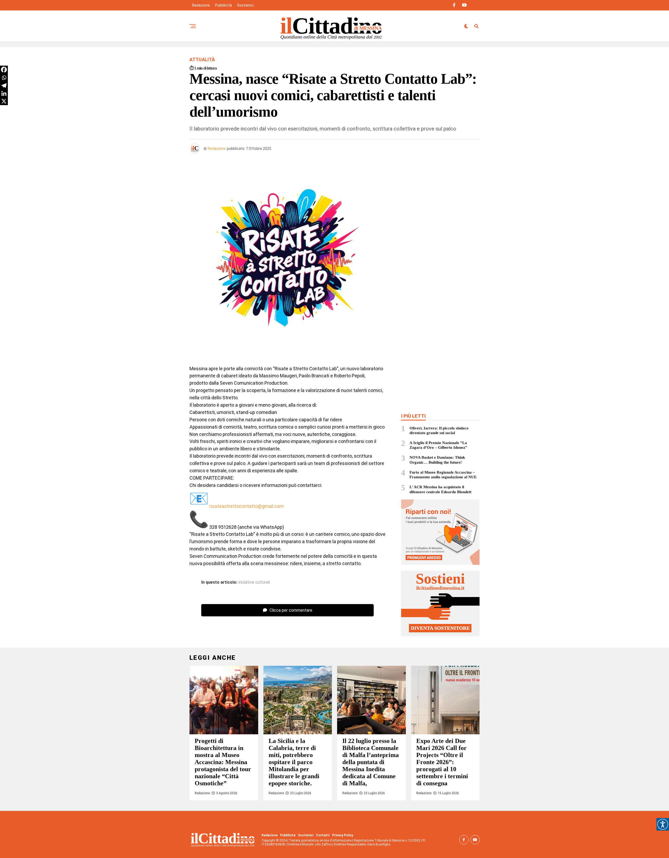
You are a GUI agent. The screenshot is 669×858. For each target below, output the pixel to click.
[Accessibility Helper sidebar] (662, 824)
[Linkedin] (4, 93)
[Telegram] (4, 85)
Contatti (323, 835)
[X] (4, 101)
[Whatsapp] (4, 78)
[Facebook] (4, 69)
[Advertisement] (440, 202)
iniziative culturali (254, 582)
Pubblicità (223, 5)
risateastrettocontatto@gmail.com (246, 506)
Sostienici (245, 5)
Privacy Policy (342, 835)
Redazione (201, 5)
